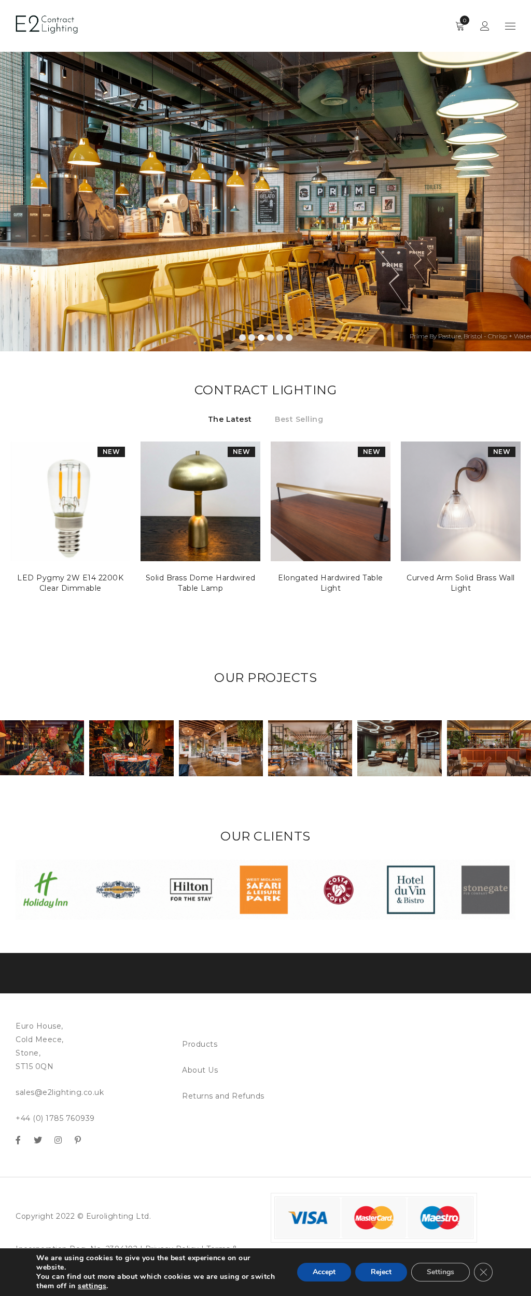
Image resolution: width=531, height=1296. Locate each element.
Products (199, 1044)
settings (92, 1286)
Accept (324, 1272)
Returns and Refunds (223, 1096)
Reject (381, 1272)
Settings (440, 1272)
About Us (200, 1070)
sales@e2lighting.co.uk (60, 1092)
